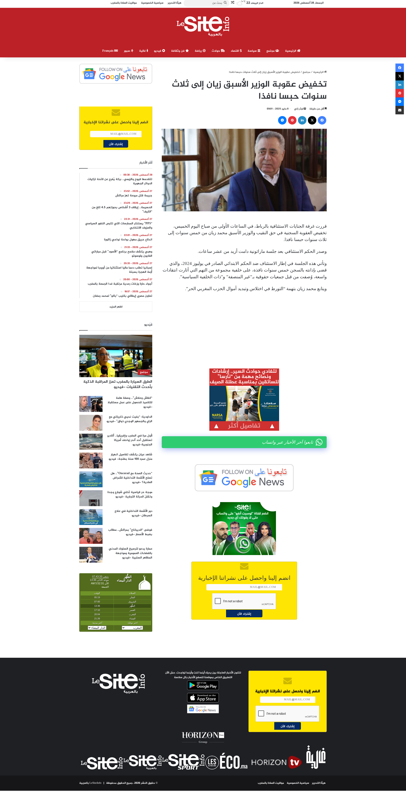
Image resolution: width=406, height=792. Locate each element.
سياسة (253, 50)
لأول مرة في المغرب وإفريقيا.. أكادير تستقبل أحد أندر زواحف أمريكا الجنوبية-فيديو (129, 440)
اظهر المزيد (115, 307)
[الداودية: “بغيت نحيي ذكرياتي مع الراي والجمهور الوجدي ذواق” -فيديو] (91, 423)
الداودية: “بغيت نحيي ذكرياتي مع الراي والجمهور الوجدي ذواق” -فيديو (129, 419)
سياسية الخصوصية (298, 783)
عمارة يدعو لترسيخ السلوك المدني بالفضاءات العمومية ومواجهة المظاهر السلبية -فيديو (130, 553)
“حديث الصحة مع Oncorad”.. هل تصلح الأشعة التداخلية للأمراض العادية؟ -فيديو (131, 478)
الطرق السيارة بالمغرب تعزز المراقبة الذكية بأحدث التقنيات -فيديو (117, 384)
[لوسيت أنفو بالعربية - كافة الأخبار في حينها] (203, 26)
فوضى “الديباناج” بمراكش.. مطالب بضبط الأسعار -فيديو (130, 532)
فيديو (158, 50)
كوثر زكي (299, 109)
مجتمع (270, 50)
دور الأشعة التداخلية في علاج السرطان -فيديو (133, 513)
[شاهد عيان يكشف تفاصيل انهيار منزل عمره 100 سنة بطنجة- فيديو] (91, 460)
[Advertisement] (244, 327)
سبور (127, 50)
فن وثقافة (178, 50)
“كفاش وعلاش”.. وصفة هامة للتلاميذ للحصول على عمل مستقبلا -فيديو (130, 402)
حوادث (216, 50)
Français (108, 50)
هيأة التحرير (319, 783)
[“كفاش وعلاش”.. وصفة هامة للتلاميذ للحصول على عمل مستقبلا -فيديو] (91, 404)
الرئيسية (291, 50)
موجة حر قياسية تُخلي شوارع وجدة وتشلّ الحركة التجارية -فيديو (129, 494)
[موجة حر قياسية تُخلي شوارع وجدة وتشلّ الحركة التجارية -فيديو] (91, 498)
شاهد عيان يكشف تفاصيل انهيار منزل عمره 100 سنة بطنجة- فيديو (130, 456)
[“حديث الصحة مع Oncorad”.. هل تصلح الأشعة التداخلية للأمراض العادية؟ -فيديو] (91, 479)
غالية (143, 50)
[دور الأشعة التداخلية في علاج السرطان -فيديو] (91, 517)
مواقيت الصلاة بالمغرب (271, 783)
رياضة (199, 50)
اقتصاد (235, 50)
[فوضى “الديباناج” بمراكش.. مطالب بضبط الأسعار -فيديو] (91, 536)
